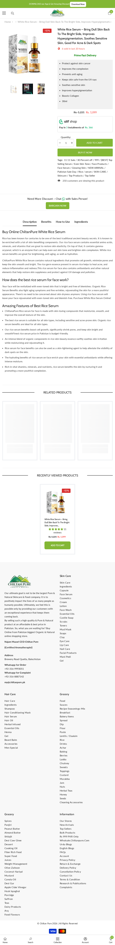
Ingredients (81, 221)
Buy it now (85, 152)
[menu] (4, 13)
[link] (20, 446)
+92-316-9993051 (14, 668)
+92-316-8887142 (14, 676)
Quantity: (66, 137)
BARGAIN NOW (57, 205)
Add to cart (94, 142)
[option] (27, 52)
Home (7, 21)
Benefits (46, 221)
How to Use (63, 221)
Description (30, 221)
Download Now (78, 4)
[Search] (12, 13)
